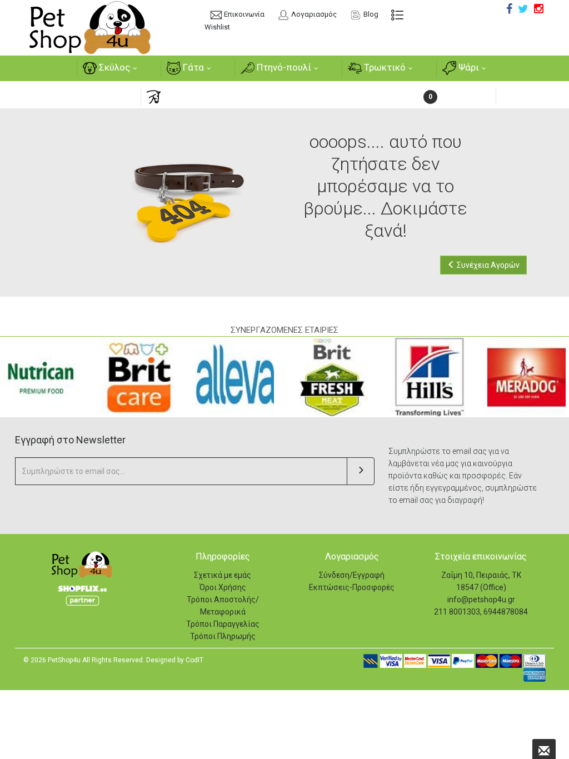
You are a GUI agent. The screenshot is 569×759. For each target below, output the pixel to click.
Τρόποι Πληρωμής (223, 636)
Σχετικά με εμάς (222, 575)
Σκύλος (113, 67)
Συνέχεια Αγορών (487, 265)
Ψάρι (467, 67)
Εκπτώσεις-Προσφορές (352, 587)
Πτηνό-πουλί (282, 67)
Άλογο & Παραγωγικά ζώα (218, 96)
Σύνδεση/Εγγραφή (352, 575)
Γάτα (192, 67)
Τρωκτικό (384, 67)
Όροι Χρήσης (222, 587)
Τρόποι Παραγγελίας (222, 624)
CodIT (194, 660)
